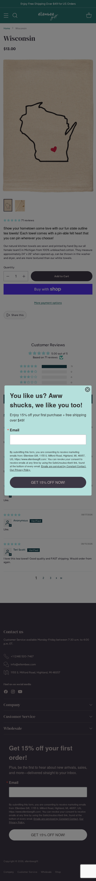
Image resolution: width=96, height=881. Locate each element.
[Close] (87, 389)
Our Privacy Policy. (20, 469)
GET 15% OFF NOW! (48, 482)
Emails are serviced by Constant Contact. (63, 466)
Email (14, 430)
